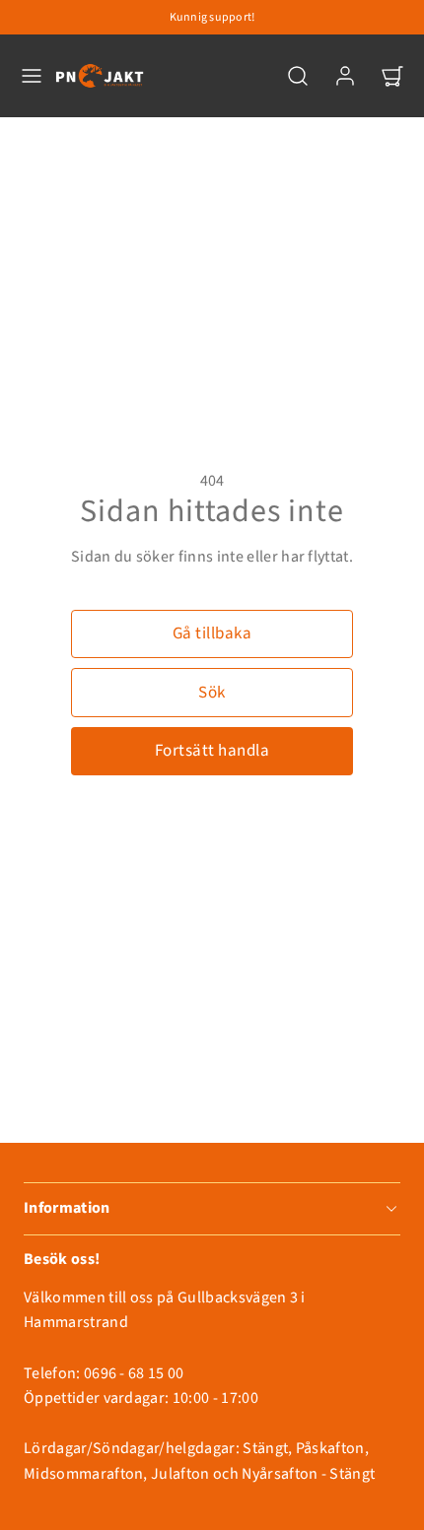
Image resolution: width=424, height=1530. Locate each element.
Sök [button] (212, 692)
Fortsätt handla (212, 751)
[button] (31, 76)
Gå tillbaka (212, 633)
